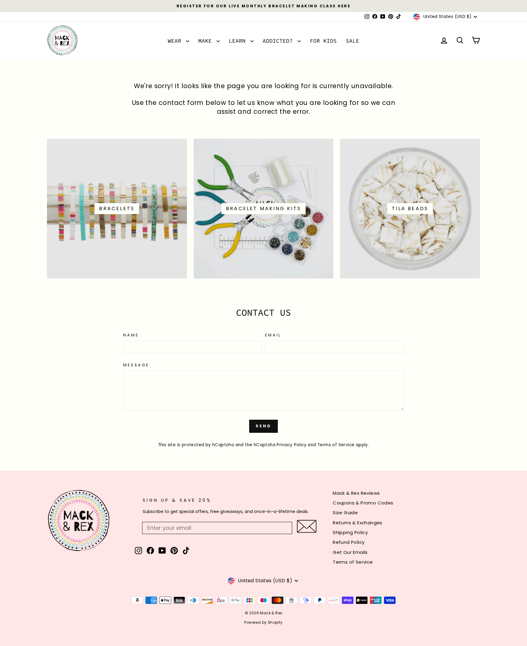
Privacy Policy (292, 445)
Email (273, 335)
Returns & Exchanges (357, 522)
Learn (239, 40)
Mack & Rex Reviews (356, 493)
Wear (176, 40)
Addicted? (279, 40)
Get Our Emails (350, 552)
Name (130, 335)
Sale (352, 40)
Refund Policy (348, 542)
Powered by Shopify (263, 622)
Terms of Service (335, 445)
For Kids (323, 40)
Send (263, 426)
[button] (306, 526)
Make (206, 40)
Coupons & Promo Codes (363, 503)
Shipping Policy (350, 532)
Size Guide (345, 512)
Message (136, 365)
